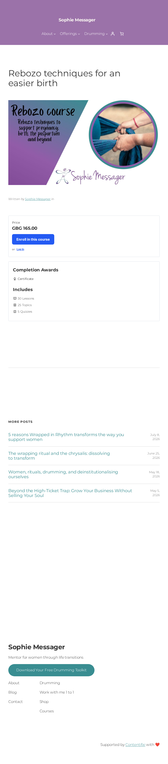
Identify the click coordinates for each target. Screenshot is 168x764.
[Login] (112, 33)
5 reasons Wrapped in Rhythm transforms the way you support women (66, 437)
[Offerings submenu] (79, 34)
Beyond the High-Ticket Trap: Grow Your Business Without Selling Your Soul (70, 493)
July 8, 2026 (154, 437)
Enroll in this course (33, 239)
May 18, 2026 (154, 474)
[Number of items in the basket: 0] (121, 33)
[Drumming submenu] (107, 34)
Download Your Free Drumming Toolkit (51, 670)
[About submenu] (55, 34)
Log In (20, 249)
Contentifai (135, 744)
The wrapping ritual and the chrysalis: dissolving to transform (59, 456)
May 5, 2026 (154, 493)
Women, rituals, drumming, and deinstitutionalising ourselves (63, 474)
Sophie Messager (77, 19)
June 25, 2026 (153, 455)
